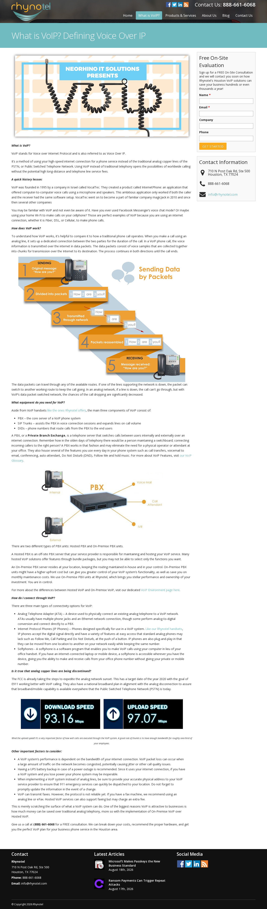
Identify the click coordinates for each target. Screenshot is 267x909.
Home (127, 15)
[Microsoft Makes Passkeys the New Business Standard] (99, 865)
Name (205, 95)
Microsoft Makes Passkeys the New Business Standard (134, 863)
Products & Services (180, 15)
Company (206, 120)
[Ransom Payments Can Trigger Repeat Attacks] (99, 884)
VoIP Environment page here (160, 590)
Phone (204, 132)
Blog (226, 15)
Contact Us (244, 15)
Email (204, 107)
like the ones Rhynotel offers (66, 410)
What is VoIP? (149, 15)
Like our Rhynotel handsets (163, 629)
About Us (209, 15)
